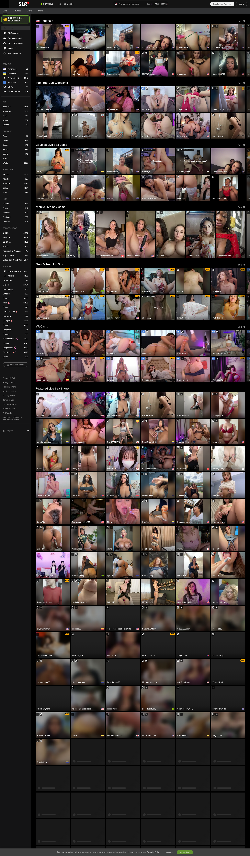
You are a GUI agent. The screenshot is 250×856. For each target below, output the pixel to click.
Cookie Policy (153, 852)
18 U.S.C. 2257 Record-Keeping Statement (12, 418)
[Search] (149, 4)
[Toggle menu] (4, 4)
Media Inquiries (9, 391)
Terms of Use (8, 400)
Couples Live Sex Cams (51, 145)
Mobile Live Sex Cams (50, 207)
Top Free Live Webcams (52, 82)
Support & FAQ (9, 378)
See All (241, 21)
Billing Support (9, 383)
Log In (241, 4)
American (47, 20)
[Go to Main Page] (23, 4)
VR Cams (42, 326)
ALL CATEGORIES (17, 365)
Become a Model (10, 404)
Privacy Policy (9, 396)
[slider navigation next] (243, 50)
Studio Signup (9, 409)
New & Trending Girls (50, 264)
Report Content (9, 387)
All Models (7, 413)
